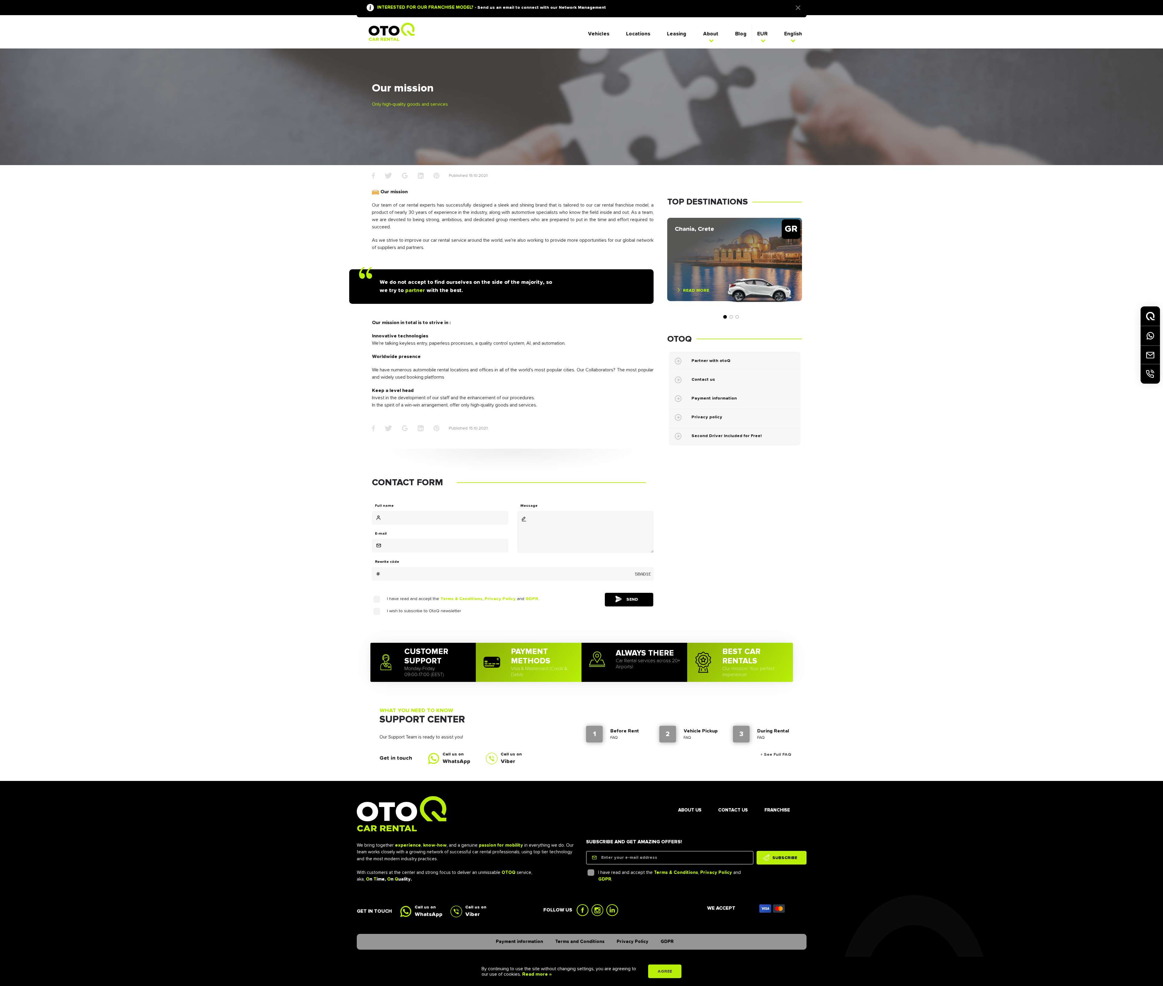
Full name (384, 506)
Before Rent (624, 731)
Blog (741, 34)
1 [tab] (725, 317)
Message (529, 506)
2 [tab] (731, 317)
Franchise (777, 810)
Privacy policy (706, 417)
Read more (696, 290)
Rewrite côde (387, 562)
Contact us (703, 379)
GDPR (531, 599)
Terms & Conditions (461, 599)
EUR (762, 34)
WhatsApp (456, 761)
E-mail (381, 534)
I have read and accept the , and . (463, 599)
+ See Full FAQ (775, 754)
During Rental (773, 731)
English (793, 34)
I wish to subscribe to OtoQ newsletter (424, 611)
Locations (638, 34)
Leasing (676, 34)
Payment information (714, 398)
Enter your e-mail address (629, 857)
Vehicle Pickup (701, 731)
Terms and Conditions (580, 941)
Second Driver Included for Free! (726, 436)
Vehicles (598, 34)
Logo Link (391, 32)
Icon (772, 908)
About (710, 34)
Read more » (536, 974)
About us (689, 810)
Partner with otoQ (711, 361)
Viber (508, 761)
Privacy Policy (500, 599)
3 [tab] (737, 317)
